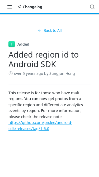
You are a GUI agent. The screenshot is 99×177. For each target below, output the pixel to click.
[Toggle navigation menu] (9, 6)
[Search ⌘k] (92, 6)
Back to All (53, 30)
